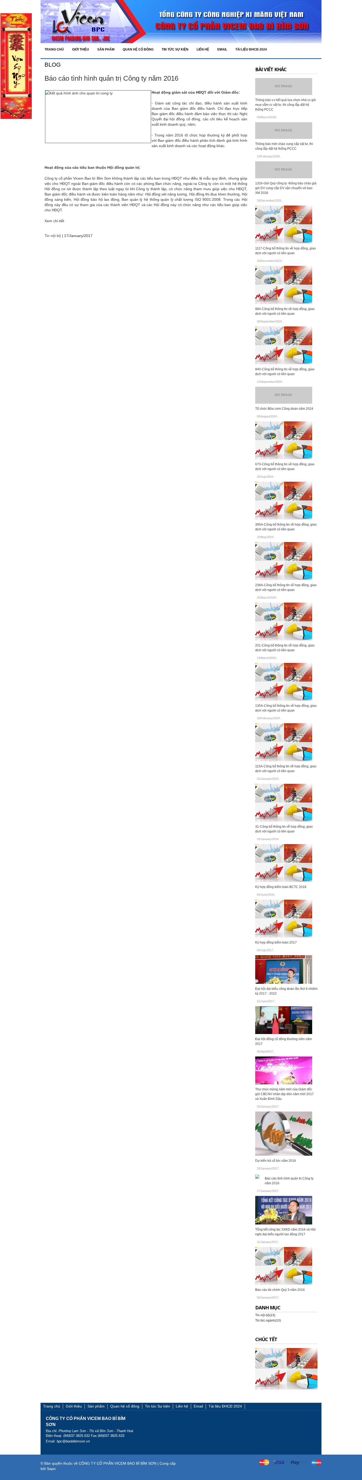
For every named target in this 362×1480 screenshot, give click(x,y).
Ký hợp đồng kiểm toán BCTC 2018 (280, 887)
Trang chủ (51, 1406)
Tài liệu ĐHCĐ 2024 (225, 1406)
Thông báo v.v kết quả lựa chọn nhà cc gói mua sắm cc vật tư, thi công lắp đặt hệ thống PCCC (285, 104)
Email (198, 1406)
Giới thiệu (74, 1406)
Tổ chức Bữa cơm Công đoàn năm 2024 (284, 409)
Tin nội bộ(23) (265, 1315)
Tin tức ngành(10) (268, 1320)
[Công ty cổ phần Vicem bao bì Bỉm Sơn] (181, 21)
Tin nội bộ (53, 236)
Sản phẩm (96, 1406)
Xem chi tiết (54, 221)
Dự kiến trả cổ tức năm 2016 (275, 1161)
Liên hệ (182, 1406)
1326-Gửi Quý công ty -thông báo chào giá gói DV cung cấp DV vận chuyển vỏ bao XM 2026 (285, 188)
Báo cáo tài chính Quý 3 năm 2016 (280, 1290)
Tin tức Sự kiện (157, 1406)
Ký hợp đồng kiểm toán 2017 (276, 942)
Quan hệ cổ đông (124, 1406)
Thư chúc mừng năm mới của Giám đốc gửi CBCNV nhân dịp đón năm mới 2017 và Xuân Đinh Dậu (284, 1094)
